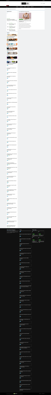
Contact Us (44, 0)
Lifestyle (7, 51)
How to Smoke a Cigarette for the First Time (12, 89)
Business (9, 18)
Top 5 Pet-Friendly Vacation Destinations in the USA (25, 380)
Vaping (7, 73)
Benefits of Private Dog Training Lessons (11, 141)
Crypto (7, 18)
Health (8, 182)
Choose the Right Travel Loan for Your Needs (25, 262)
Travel (20, 235)
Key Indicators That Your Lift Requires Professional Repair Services (41, 242)
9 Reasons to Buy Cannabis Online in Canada (12, 137)
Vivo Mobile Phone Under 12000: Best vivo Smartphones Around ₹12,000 (35, 242)
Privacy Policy (43, 393)
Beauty (7, 38)
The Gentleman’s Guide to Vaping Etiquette (11, 72)
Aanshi (20, 22)
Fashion (7, 155)
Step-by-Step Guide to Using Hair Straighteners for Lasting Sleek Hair (35, 236)
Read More (20, 28)
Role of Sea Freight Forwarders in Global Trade (25, 338)
